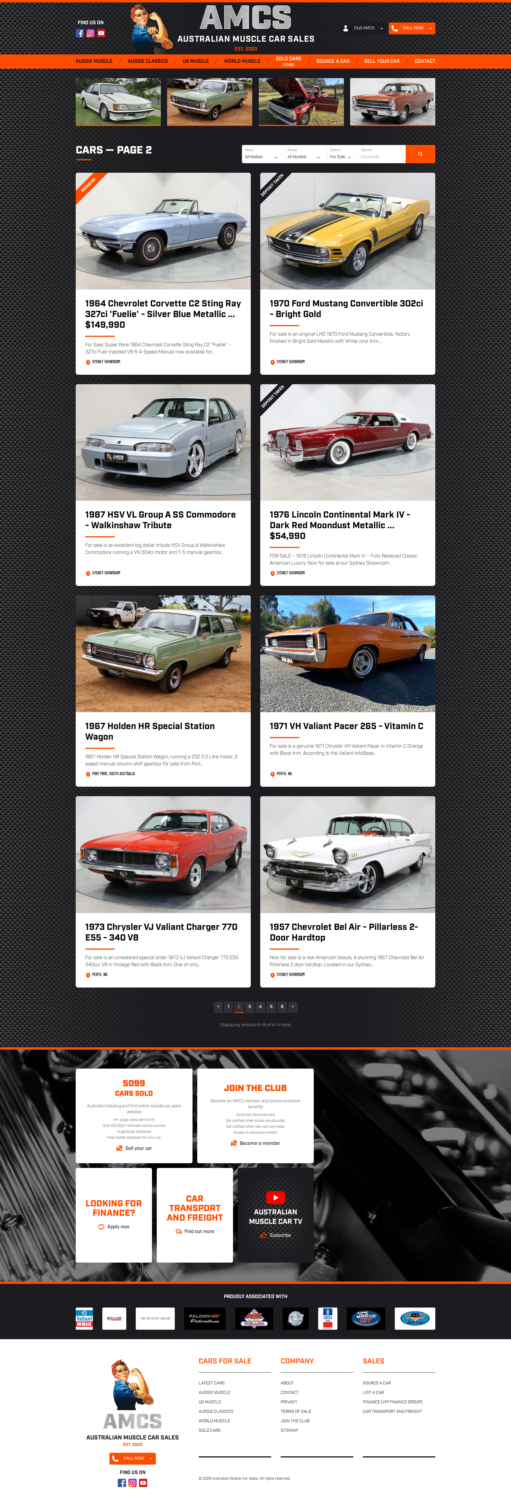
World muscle (242, 61)
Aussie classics (148, 61)
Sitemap (289, 1431)
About (287, 1383)
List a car (373, 1393)
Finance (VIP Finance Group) (393, 1402)
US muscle (196, 61)
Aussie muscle (94, 61)
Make (249, 150)
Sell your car (382, 61)
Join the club (295, 1421)
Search (366, 150)
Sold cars (288, 62)
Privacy (289, 1402)
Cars (89, 151)
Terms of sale (296, 1412)
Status (335, 150)
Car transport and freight (392, 1412)
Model (292, 150)
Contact (425, 61)
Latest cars (212, 1383)
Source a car (333, 61)
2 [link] (239, 1007)
